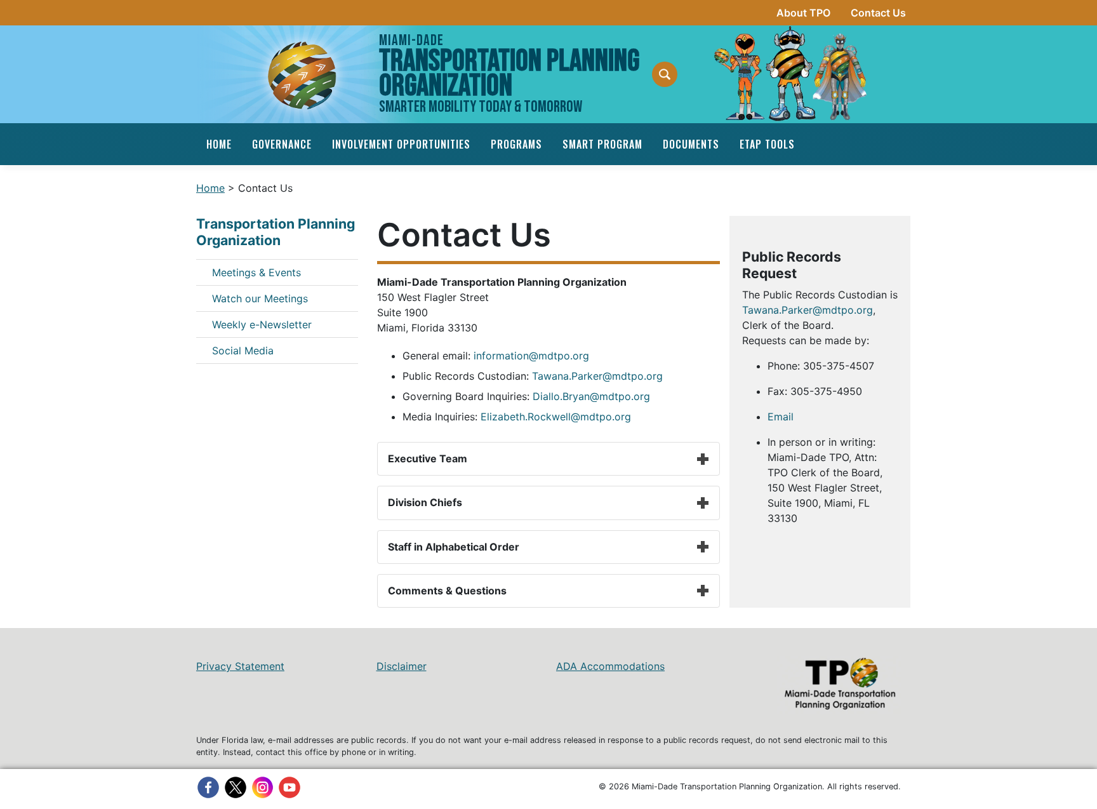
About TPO (803, 12)
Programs (516, 144)
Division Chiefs (425, 502)
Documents (691, 144)
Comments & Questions (447, 590)
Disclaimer (401, 666)
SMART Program (602, 144)
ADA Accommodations (610, 666)
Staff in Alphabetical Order (453, 546)
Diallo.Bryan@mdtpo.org (591, 396)
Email (781, 416)
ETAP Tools (767, 144)
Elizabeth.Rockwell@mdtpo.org (556, 416)
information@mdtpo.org (531, 355)
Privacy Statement (240, 666)
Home (219, 144)
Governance (282, 144)
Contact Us (878, 12)
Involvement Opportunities (401, 144)
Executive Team (427, 458)
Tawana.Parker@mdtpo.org (597, 376)
